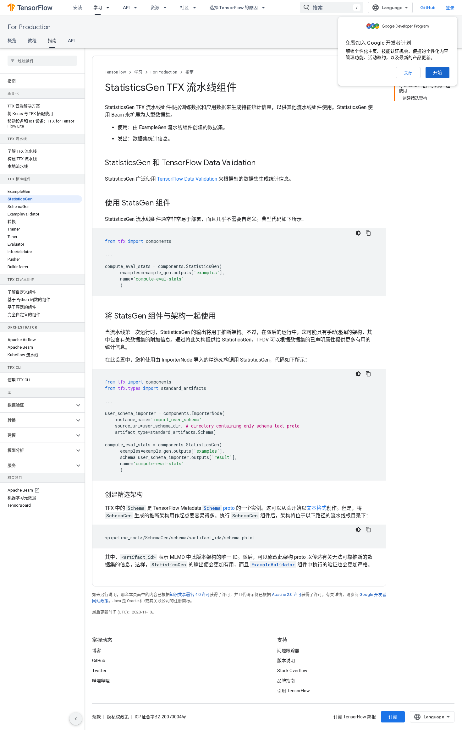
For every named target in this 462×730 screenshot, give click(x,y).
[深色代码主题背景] (358, 233)
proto (219, 508)
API (126, 7)
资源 (155, 7)
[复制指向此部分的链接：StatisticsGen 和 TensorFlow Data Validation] (262, 163)
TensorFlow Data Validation (187, 179)
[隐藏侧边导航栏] (75, 718)
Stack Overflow (292, 670)
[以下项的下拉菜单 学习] (109, 7)
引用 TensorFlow (293, 690)
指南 (52, 40)
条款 (96, 716)
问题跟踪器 (288, 650)
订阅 (392, 717)
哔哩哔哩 (101, 680)
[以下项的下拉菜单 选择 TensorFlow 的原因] (265, 7)
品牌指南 (286, 680)
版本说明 (286, 660)
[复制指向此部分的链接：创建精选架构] (149, 495)
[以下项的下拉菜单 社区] (196, 7)
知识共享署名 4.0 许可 (190, 594)
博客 (96, 650)
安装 (77, 7)
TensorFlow (115, 72)
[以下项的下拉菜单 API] (137, 7)
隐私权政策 (118, 716)
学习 (97, 7)
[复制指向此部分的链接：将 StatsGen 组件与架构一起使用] (222, 316)
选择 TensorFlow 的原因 (234, 7)
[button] (37, 405)
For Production (29, 27)
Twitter (99, 670)
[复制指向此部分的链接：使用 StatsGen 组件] (177, 203)
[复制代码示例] (368, 233)
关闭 (408, 73)
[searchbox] (42, 61)
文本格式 (316, 508)
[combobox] (331, 7)
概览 (12, 40)
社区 (184, 7)
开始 (437, 72)
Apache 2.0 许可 (286, 594)
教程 (32, 40)
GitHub (428, 7)
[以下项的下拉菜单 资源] (166, 7)
